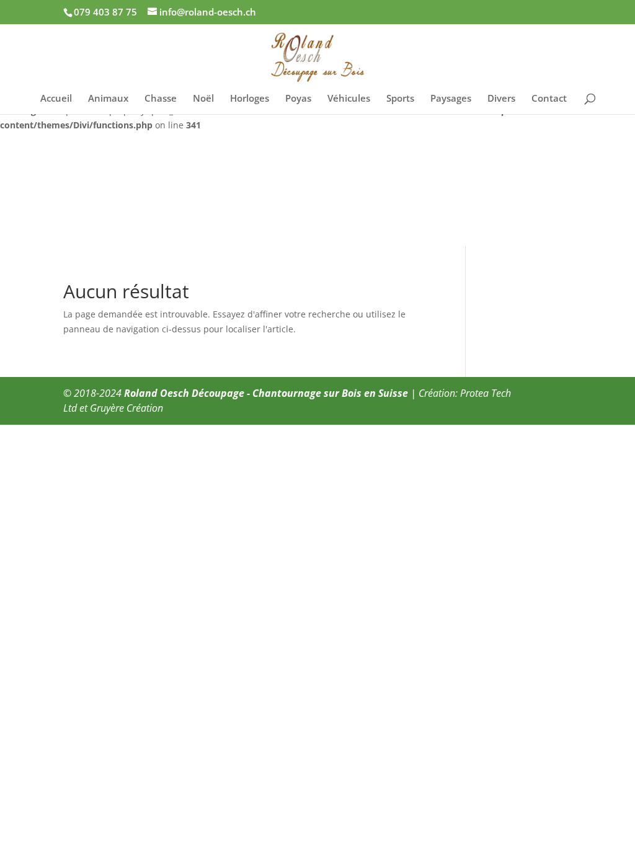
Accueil (56, 99)
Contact (549, 99)
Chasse (160, 99)
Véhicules (348, 99)
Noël (203, 99)
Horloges (249, 99)
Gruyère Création (126, 408)
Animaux (108, 99)
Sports (400, 99)
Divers (501, 99)
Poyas (298, 99)
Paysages (450, 99)
